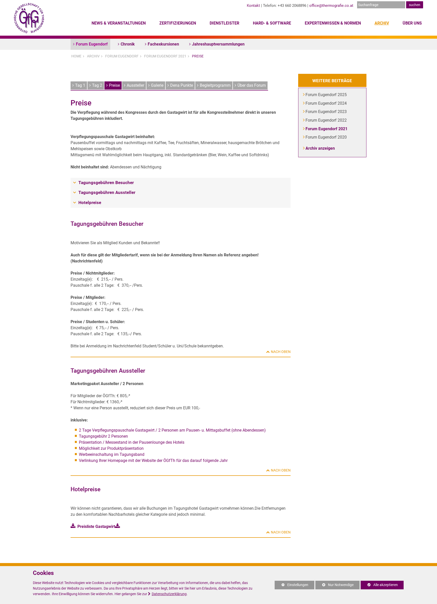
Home (76, 56)
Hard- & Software (272, 23)
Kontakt (253, 5)
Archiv (382, 23)
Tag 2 (97, 85)
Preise (198, 56)
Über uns (412, 23)
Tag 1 (80, 85)
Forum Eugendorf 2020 (326, 137)
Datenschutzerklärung (169, 594)
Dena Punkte (181, 85)
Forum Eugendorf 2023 (326, 111)
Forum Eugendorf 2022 (326, 120)
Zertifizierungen (177, 23)
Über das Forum (251, 85)
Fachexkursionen (163, 44)
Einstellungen (291, 586)
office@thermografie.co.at (331, 5)
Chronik (128, 44)
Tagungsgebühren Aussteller (106, 192)
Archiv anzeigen (320, 148)
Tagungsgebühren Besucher (106, 182)
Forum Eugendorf (92, 44)
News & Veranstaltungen (119, 23)
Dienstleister (224, 23)
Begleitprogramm (215, 85)
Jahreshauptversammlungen (218, 44)
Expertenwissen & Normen (333, 23)
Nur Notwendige (334, 586)
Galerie (157, 85)
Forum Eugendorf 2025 (326, 94)
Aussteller (135, 85)
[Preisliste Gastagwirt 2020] (118, 526)
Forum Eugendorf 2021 (165, 56)
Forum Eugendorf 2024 (326, 103)
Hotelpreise (89, 202)
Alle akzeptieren (379, 585)
